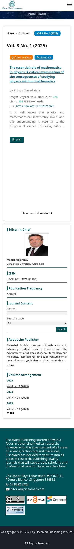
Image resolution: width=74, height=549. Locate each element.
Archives (24, 33)
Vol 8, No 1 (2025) (18, 386)
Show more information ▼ (37, 213)
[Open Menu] (69, 4)
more (10, 365)
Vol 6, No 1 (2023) (18, 409)
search (61, 329)
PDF (18, 140)
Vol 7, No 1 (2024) (18, 397)
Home (10, 33)
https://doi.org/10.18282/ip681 (35, 106)
